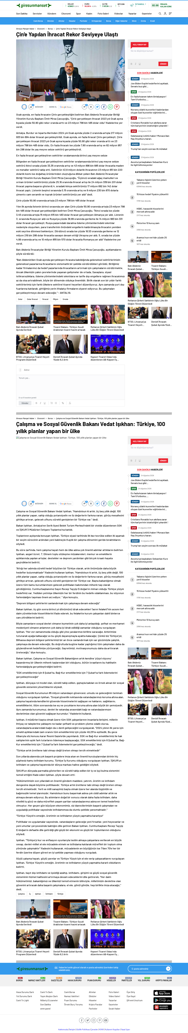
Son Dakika (21, 13)
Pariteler (83, 21)
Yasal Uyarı (125, 1029)
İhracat (45, 299)
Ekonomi (66, 13)
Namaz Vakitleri (36, 979)
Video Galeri (114, 996)
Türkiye (60, 894)
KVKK (101, 1029)
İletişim (72, 1029)
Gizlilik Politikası (83, 1029)
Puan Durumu (94, 979)
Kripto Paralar (164, 979)
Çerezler (94, 1029)
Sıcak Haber (114, 1008)
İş (30, 894)
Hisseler (72, 21)
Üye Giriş (131, 992)
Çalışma (21, 894)
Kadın (89, 13)
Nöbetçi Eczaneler (49, 1000)
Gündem (51, 13)
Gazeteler (147, 13)
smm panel (45, 1008)
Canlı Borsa (38, 21)
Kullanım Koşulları (112, 1029)
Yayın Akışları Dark (49, 996)
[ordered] (52, 403)
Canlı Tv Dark (46, 992)
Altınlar (61, 21)
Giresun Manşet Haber (25, 29)
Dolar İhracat (32, 299)
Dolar (20, 299)
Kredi (152, 21)
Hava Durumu (75, 979)
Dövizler (50, 21)
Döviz (134, 21)
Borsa (108, 21)
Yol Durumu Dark (24, 996)
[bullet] (56, 403)
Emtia (143, 21)
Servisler (37, 13)
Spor (78, 13)
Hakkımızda (63, 1029)
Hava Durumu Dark (25, 992)
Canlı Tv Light (22, 1000)
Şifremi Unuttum (134, 1000)
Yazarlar (132, 13)
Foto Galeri (103, 13)
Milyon (55, 299)
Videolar (118, 13)
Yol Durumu (144, 979)
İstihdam (49, 894)
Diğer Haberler (121, 21)
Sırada (65, 299)
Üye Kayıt (131, 996)
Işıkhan (38, 894)
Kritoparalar (97, 21)
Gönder (25, 403)
